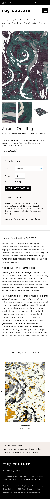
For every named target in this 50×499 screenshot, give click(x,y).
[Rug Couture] (16, 10)
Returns (38, 219)
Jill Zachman (17, 23)
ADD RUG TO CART (16, 188)
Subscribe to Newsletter (15, 449)
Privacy (26, 452)
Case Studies (35, 449)
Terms (35, 452)
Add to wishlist (16, 198)
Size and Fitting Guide (14, 219)
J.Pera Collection (30, 23)
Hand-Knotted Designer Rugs (26, 20)
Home (4, 20)
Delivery (29, 219)
